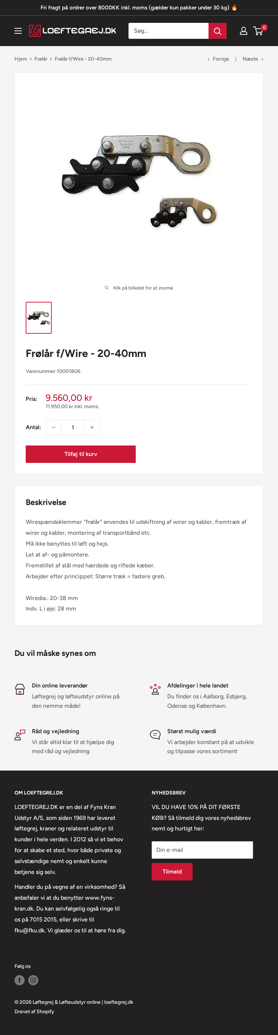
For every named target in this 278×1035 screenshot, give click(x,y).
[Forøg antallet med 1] (92, 427)
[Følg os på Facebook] (19, 980)
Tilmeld (172, 871)
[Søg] (217, 31)
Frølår (40, 59)
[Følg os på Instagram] (33, 980)
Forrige (221, 59)
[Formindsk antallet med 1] (53, 427)
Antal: (33, 427)
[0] (258, 30)
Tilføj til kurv (80, 454)
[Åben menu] (18, 31)
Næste (250, 59)
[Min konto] (243, 31)
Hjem (20, 59)
